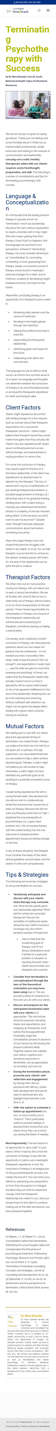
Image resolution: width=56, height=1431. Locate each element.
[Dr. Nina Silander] (13, 1326)
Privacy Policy (13, 1426)
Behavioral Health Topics (19, 81)
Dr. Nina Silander (18, 77)
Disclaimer (44, 1426)
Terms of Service (29, 1426)
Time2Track (26, 1422)
